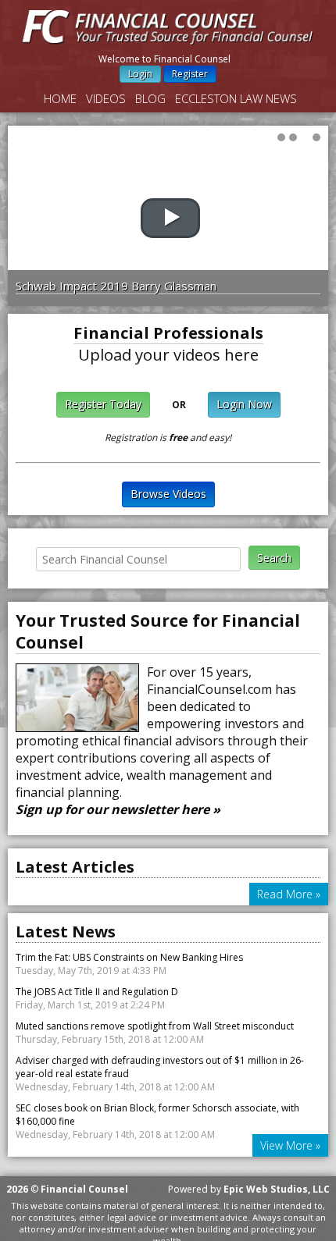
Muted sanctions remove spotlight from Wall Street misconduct (155, 1026)
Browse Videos (168, 493)
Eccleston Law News (236, 98)
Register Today (103, 403)
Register (190, 73)
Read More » (288, 894)
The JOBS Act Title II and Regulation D (97, 991)
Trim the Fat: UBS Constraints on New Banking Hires (129, 957)
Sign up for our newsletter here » (118, 809)
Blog (150, 98)
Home (60, 98)
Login (140, 73)
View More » (290, 1145)
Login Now (244, 403)
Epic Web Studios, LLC (276, 1189)
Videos (106, 98)
